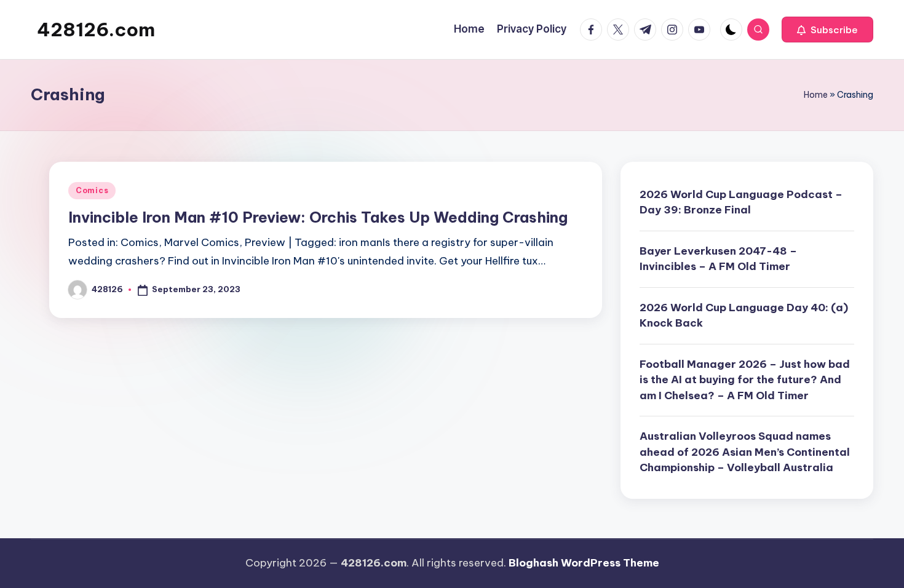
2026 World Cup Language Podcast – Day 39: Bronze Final (741, 202)
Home (816, 94)
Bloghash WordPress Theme (584, 563)
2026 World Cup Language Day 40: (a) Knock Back (744, 315)
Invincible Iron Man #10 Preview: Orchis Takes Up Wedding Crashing (318, 217)
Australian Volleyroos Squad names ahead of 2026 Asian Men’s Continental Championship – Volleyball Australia (745, 451)
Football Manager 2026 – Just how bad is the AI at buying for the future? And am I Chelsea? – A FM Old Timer (745, 379)
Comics (92, 190)
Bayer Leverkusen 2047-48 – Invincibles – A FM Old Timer (718, 259)
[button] (827, 29)
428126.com (96, 29)
